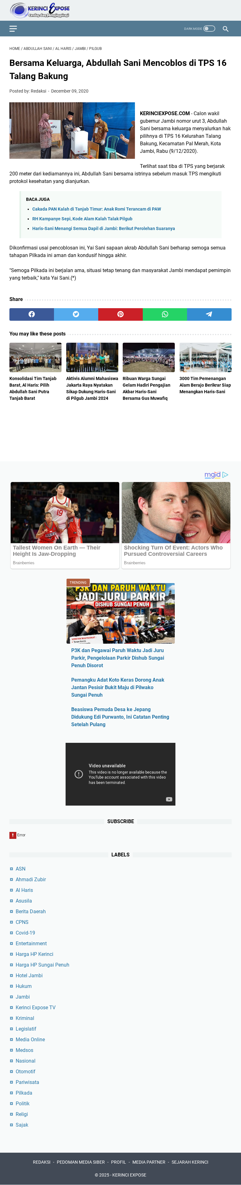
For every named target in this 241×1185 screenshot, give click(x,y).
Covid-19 (25, 933)
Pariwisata (27, 1082)
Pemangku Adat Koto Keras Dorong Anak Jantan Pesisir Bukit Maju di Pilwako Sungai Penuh (117, 687)
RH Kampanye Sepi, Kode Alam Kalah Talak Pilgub (82, 219)
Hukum (24, 986)
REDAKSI (42, 1162)
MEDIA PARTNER (148, 1162)
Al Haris (24, 890)
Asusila (24, 901)
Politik (22, 1104)
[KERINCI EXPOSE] (44, 10)
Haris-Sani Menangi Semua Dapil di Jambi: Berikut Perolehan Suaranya (103, 228)
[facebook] (31, 314)
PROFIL (118, 1162)
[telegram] (209, 314)
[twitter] (76, 314)
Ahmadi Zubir (31, 879)
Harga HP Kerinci (34, 954)
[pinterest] (120, 314)
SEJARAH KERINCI (190, 1162)
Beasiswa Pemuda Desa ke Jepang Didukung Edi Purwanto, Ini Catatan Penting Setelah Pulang (120, 716)
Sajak (22, 1125)
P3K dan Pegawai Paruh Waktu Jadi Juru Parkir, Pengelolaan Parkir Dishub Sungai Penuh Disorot (117, 657)
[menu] (16, 28)
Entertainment (31, 943)
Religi (22, 1114)
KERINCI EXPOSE (129, 1174)
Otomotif (25, 1072)
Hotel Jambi (29, 976)
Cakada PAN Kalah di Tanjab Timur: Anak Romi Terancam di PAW (96, 209)
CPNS (22, 922)
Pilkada (24, 1093)
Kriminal (25, 1018)
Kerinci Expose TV (36, 1008)
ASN (20, 869)
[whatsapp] (165, 314)
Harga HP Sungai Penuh (42, 965)
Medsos (24, 1050)
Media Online (30, 1040)
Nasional (25, 1061)
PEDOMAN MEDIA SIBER (81, 1162)
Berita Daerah (31, 911)
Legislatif (26, 1029)
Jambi (23, 997)
